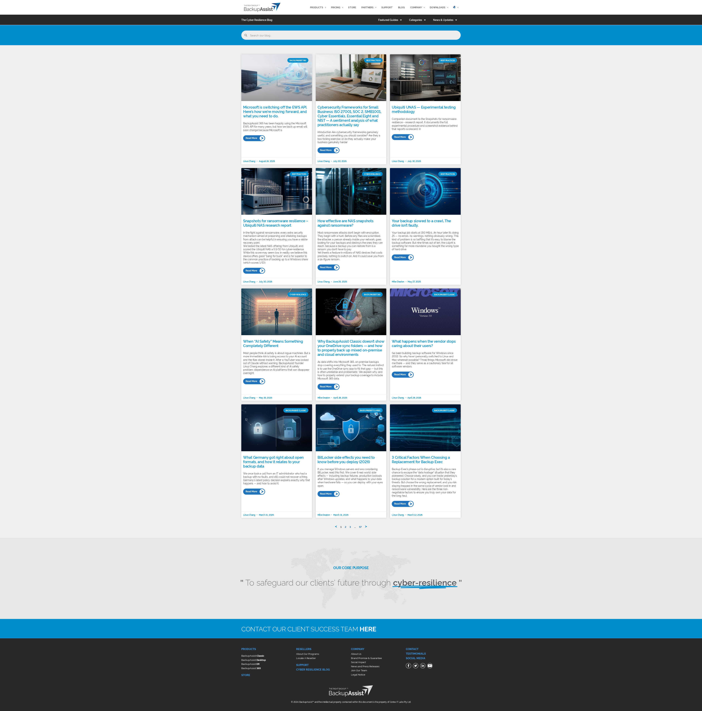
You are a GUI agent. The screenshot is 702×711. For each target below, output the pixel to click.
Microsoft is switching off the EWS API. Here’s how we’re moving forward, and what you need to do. (275, 111)
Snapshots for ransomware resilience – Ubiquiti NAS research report (275, 223)
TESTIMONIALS (416, 653)
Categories (415, 19)
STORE (245, 675)
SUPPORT (302, 665)
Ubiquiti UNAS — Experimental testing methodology (424, 109)
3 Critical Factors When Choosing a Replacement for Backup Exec (421, 459)
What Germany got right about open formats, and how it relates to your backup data (273, 461)
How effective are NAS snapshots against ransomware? (345, 223)
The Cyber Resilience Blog (256, 19)
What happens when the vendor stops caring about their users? (424, 343)
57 (360, 526)
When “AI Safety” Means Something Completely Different (273, 343)
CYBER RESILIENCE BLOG (313, 669)
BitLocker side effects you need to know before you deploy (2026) (346, 459)
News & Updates (443, 19)
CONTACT (412, 649)
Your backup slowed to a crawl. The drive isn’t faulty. (421, 223)
